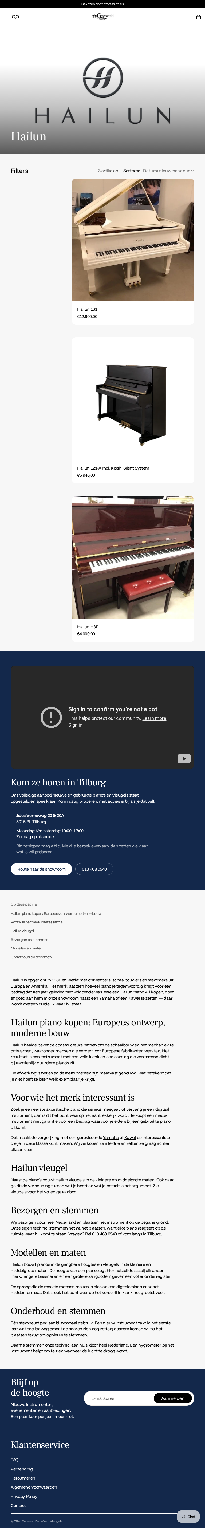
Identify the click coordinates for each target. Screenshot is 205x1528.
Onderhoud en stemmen (31, 957)
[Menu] (6, 17)
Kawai (130, 1137)
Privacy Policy (24, 1496)
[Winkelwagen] (198, 17)
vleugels (18, 1191)
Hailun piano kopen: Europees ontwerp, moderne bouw (56, 913)
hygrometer (149, 1345)
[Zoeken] (14, 17)
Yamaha (111, 1137)
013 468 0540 (94, 869)
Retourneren (23, 1478)
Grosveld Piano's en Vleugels (42, 1521)
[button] (158, 170)
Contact (18, 1505)
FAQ (14, 1459)
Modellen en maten (26, 948)
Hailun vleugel (22, 930)
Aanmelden (172, 1398)
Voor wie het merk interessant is (37, 922)
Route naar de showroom (41, 869)
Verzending (22, 1469)
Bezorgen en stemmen (30, 939)
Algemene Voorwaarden (34, 1487)
